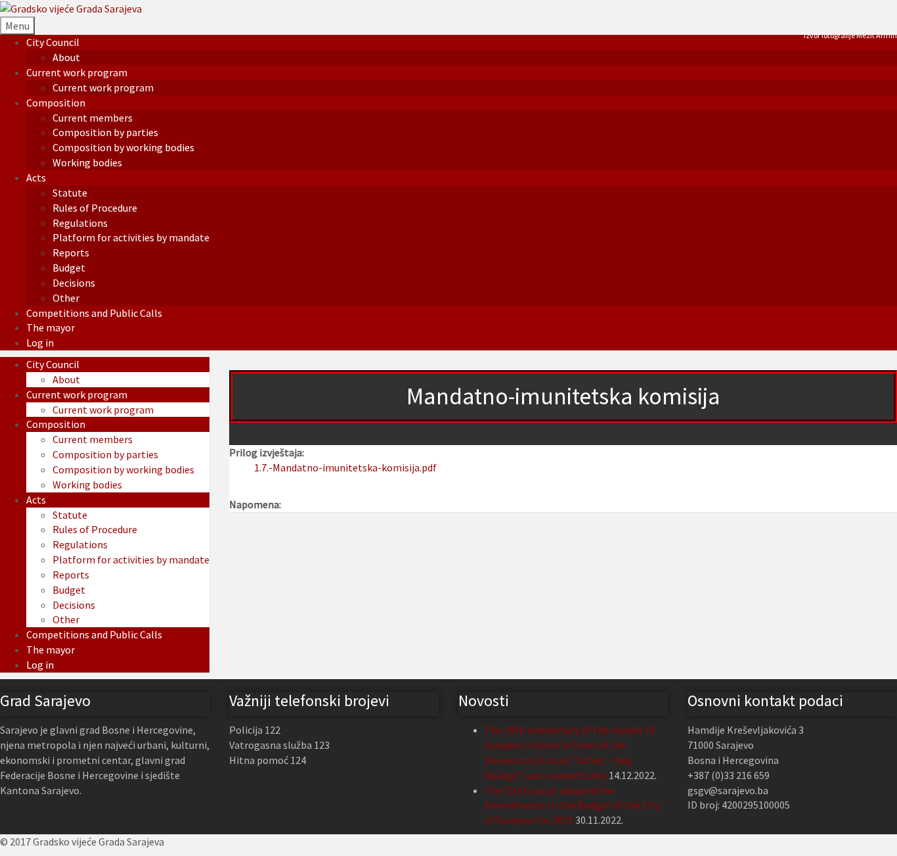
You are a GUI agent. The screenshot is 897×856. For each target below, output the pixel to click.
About (66, 57)
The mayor (50, 327)
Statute (70, 192)
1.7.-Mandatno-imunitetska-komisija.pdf (345, 467)
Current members (93, 117)
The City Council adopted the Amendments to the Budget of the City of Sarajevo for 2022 (572, 805)
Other (66, 297)
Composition (55, 102)
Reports (71, 252)
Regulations (80, 222)
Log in (40, 342)
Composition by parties (105, 132)
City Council (52, 42)
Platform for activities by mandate (131, 237)
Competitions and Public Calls (94, 313)
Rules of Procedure (95, 207)
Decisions (74, 282)
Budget (69, 267)
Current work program (76, 72)
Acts (36, 177)
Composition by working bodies (123, 147)
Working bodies (87, 162)
